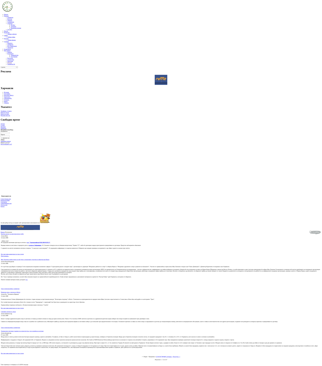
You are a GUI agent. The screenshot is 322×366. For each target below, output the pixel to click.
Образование (7, 98)
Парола (3, 134)
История (6, 92)
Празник (3, 127)
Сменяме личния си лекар (8, 311)
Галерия (6, 41)
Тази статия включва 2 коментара (10, 327)
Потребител (4, 131)
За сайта (9, 29)
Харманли (10, 17)
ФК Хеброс (7, 50)
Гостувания (14, 56)
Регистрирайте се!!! (6, 144)
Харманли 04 (11, 64)
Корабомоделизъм (16, 28)
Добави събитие (12, 34)
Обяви (6, 35)
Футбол (13, 25)
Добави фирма (11, 40)
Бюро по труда (5, 112)
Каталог (6, 38)
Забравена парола (6, 141)
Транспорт (7, 97)
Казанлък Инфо (5, 200)
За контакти (7, 49)
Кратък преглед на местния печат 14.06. (12, 234)
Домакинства (14, 55)
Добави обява (11, 37)
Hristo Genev (149, 363)
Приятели (3, 128)
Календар (6, 32)
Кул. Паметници (12, 46)
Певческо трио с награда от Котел (10, 292)
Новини (6, 16)
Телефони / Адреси (6, 111)
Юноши (9, 62)
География (7, 93)
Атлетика (13, 26)
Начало (6, 14)
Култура (9, 19)
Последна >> (176, 356)
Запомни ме (6, 138)
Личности (10, 47)
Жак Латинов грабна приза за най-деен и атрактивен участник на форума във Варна (25, 259)
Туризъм (6, 100)
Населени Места (8, 95)
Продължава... (5, 256)
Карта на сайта (5, 114)
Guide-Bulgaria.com (6, 203)
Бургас (3, 206)
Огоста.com (4, 205)
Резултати (10, 58)
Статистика (10, 59)
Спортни (9, 23)
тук (27, 279)
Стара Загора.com (6, 199)
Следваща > (169, 356)
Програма (10, 61)
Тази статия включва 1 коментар (10, 288)
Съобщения (10, 22)
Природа (9, 43)
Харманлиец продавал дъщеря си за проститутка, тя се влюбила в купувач (22, 331)
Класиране (10, 53)
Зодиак (3, 123)
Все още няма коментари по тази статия (12, 254)
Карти (6, 101)
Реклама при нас (5, 115)
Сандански (4, 202)
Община (9, 20)
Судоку (3, 125)
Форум (6, 31)
